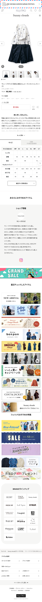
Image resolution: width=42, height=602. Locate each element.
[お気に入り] (35, 10)
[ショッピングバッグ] (40, 10)
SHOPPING (20, 590)
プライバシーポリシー (20, 588)
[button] (40, 44)
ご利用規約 (11, 588)
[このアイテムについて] (40, 79)
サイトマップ (13, 590)
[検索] (31, 10)
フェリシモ (3, 551)
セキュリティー (30, 588)
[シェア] (37, 107)
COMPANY (27, 590)
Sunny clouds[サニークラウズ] (15, 551)
